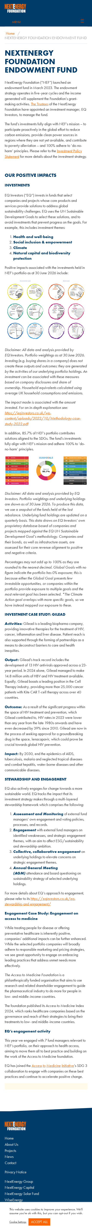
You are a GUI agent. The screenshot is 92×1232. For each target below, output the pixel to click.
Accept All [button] (39, 1222)
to (44, 1065)
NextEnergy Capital (19, 1187)
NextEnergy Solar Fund (22, 1193)
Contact (10, 1162)
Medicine (53, 1065)
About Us (11, 1144)
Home (10, 33)
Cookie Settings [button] (17, 1222)
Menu (16, 22)
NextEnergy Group (19, 1181)
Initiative (68, 1065)
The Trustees (39, 103)
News (9, 1156)
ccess (38, 1065)
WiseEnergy (14, 1199)
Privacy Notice (16, 1171)
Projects (10, 1150)
